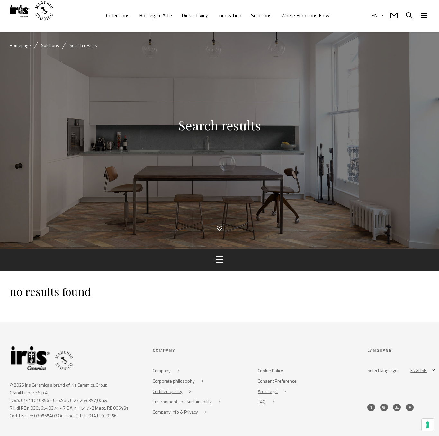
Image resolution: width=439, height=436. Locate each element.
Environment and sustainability (182, 402)
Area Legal (268, 392)
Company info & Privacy (175, 412)
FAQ (262, 402)
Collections (118, 15)
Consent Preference (277, 381)
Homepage (20, 45)
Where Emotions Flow (305, 15)
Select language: (383, 371)
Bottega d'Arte (155, 15)
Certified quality (167, 392)
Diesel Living (195, 15)
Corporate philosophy (174, 381)
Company (162, 371)
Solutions (261, 15)
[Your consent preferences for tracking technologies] (428, 425)
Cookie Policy (270, 371)
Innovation (229, 15)
